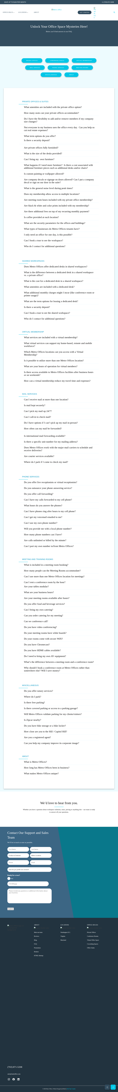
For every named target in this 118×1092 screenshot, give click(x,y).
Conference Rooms (92, 936)
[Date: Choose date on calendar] (51, 884)
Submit (10, 909)
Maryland (63, 940)
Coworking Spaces (92, 944)
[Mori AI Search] (114, 12)
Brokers (36, 951)
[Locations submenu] (27, 12)
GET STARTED (84, 12)
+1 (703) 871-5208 (107, 2)
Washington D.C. (65, 932)
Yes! (12, 878)
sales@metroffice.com (13, 1074)
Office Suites (91, 948)
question (39, 809)
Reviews (36, 936)
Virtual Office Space (93, 940)
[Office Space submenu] (13, 12)
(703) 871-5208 (14, 1067)
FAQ (35, 944)
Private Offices (91, 932)
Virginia (62, 936)
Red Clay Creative (71, 1089)
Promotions (37, 948)
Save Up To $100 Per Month (15, 2)
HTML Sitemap (38, 955)
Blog (35, 940)
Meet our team (38, 932)
